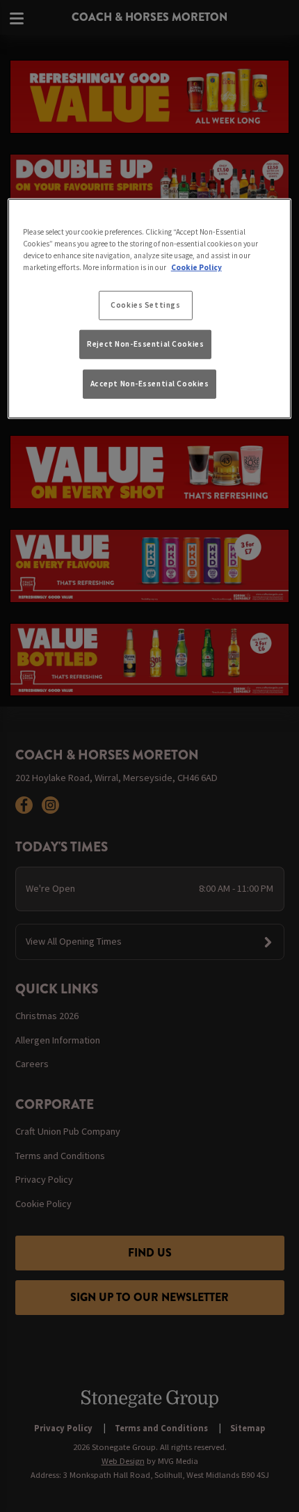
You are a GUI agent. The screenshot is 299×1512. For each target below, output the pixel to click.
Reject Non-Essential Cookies (145, 344)
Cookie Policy (196, 267)
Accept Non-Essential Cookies (149, 383)
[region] (150, 308)
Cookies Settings (145, 305)
